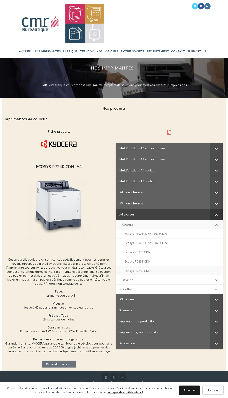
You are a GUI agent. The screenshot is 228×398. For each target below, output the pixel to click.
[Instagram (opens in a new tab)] (207, 6)
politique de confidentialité (125, 392)
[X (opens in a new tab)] (195, 6)
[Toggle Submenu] (216, 148)
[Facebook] (114, 377)
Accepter (189, 390)
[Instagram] (122, 377)
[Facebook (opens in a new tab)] (201, 6)
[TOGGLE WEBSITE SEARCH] (205, 51)
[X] (105, 377)
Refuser (213, 390)
